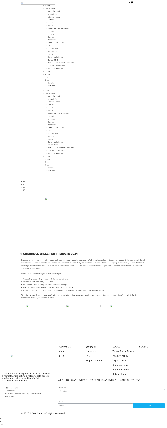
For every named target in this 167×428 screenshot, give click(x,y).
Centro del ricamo (55, 57)
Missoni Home (54, 17)
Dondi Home (53, 48)
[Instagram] (148, 353)
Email (60, 402)
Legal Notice (119, 360)
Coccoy (51, 54)
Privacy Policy (120, 356)
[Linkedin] (154, 353)
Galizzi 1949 (53, 60)
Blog (47, 77)
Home (47, 5)
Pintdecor (52, 40)
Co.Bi (50, 46)
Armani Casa (53, 14)
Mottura (51, 20)
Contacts (48, 71)
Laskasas (51, 34)
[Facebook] (142, 353)
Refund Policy (120, 374)
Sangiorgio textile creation (59, 28)
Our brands (50, 8)
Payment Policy (121, 370)
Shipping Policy (121, 365)
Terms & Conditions (123, 351)
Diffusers (52, 86)
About (47, 74)
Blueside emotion (55, 68)
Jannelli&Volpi (54, 11)
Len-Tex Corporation (56, 66)
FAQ (88, 356)
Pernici (51, 31)
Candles (51, 83)
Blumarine (52, 51)
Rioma (50, 25)
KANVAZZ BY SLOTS (56, 43)
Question (62, 387)
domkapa (52, 37)
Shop (47, 80)
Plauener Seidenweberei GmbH (61, 63)
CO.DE (50, 23)
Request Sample (94, 361)
